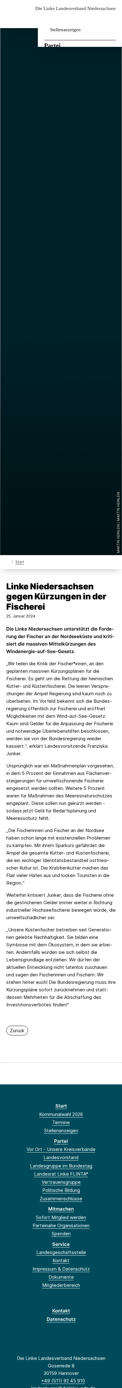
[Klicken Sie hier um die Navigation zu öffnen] (112, 18)
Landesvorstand (61, 1157)
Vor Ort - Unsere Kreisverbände (61, 1149)
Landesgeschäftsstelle (61, 1252)
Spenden (61, 1234)
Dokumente (61, 1277)
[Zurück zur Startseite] (7, 562)
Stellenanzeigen (65, 29)
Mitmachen (61, 1209)
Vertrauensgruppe (61, 1182)
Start (19, 562)
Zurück (17, 1031)
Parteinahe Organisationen (61, 1225)
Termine (61, 1122)
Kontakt (61, 1260)
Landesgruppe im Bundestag (61, 1166)
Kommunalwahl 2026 (61, 1114)
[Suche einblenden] (95, 18)
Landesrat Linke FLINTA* (61, 1174)
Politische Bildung (61, 1190)
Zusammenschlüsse (61, 1199)
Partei (52, 45)
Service (61, 1244)
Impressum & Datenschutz (61, 1269)
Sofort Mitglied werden (61, 1217)
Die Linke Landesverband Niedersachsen (75, 8)
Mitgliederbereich (61, 1285)
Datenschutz (61, 1319)
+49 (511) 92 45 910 (63, 1381)
